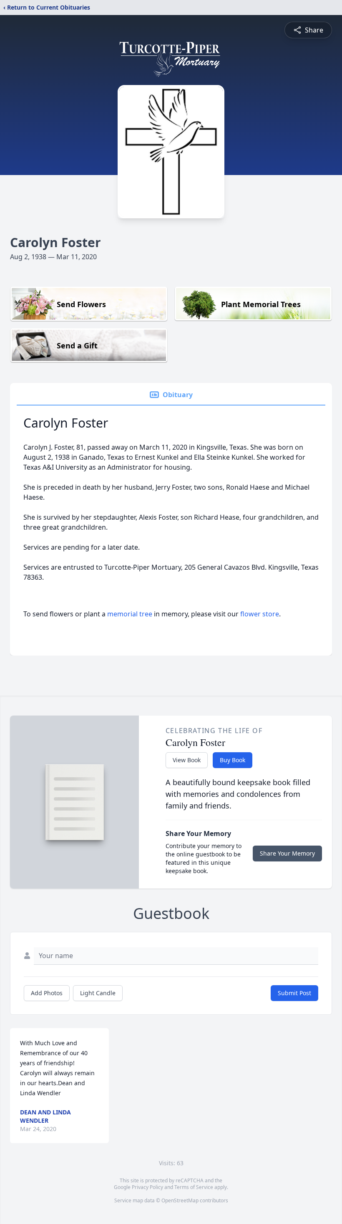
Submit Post (294, 993)
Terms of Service (193, 1187)
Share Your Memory (287, 853)
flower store (259, 613)
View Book (187, 760)
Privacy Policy (147, 1187)
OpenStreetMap (180, 1200)
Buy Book (232, 760)
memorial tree (129, 613)
